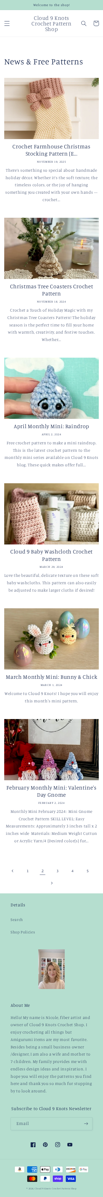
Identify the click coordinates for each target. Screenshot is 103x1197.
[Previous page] (13, 871)
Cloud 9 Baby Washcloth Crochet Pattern (51, 555)
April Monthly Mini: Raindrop (51, 426)
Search (17, 919)
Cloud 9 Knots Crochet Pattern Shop (56, 1188)
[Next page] (51, 883)
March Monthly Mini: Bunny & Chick (51, 676)
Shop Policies (23, 932)
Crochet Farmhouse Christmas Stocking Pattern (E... (51, 150)
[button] (7, 23)
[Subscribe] (86, 1123)
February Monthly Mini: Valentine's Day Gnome (51, 791)
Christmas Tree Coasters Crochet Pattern (51, 290)
